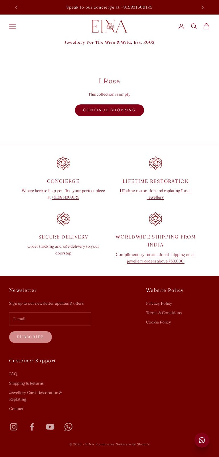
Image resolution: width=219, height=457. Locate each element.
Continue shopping (109, 110)
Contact (16, 408)
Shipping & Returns (26, 383)
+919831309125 (65, 197)
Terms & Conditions (164, 312)
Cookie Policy (158, 322)
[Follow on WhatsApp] (68, 426)
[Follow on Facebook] (31, 426)
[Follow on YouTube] (50, 426)
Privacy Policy (159, 303)
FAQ (13, 373)
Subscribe (30, 336)
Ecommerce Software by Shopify (123, 444)
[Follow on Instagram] (13, 426)
